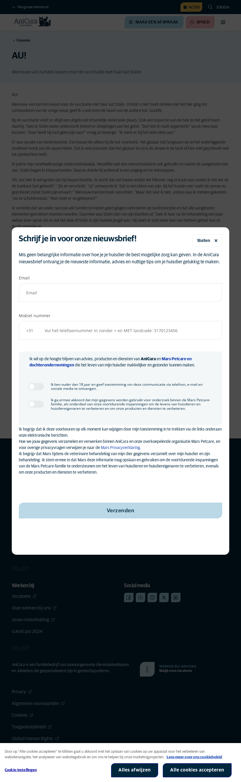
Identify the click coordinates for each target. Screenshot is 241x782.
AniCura (148, 359)
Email (24, 278)
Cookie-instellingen (21, 770)
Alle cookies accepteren (197, 770)
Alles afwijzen (134, 770)
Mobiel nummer (35, 315)
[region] (120, 762)
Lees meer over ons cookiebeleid (194, 757)
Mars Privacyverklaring (120, 448)
